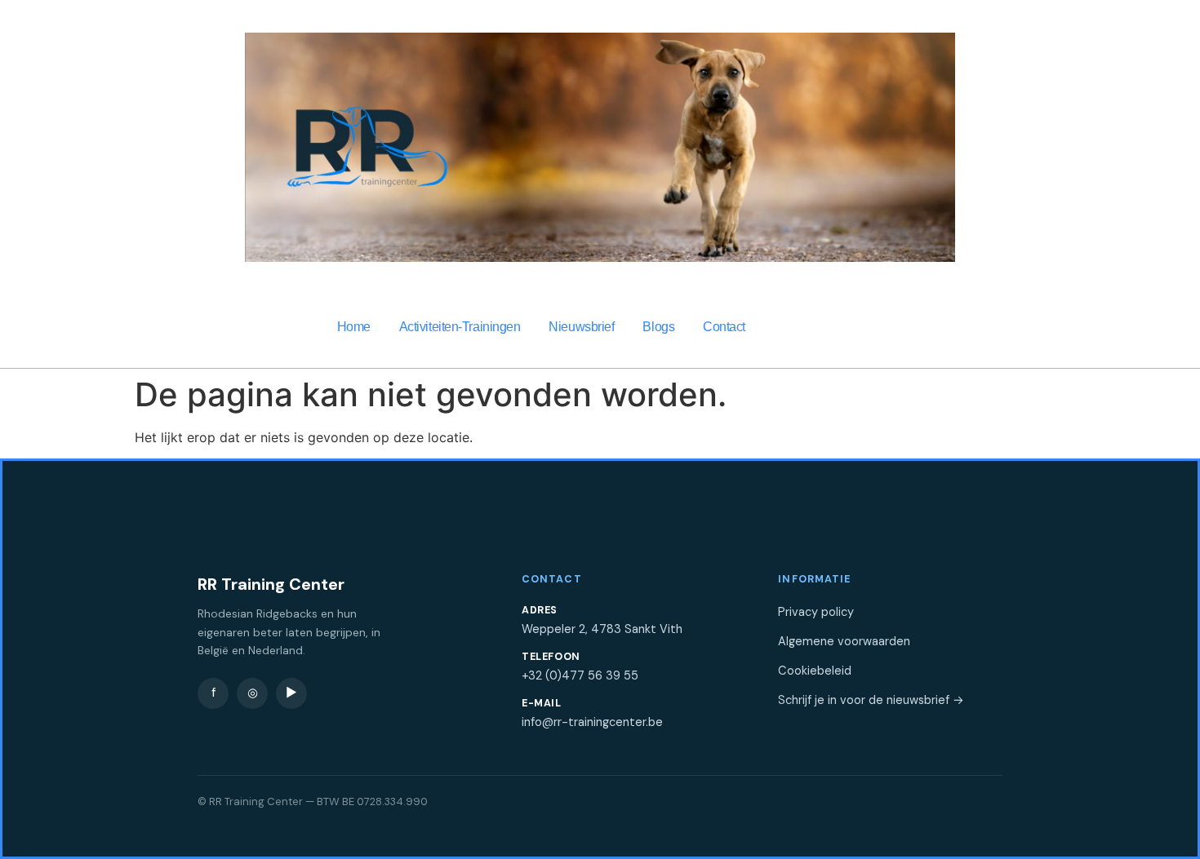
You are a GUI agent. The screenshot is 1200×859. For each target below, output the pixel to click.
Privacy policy (816, 611)
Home (354, 327)
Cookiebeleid (814, 670)
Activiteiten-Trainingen (460, 327)
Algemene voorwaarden (844, 641)
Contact (724, 327)
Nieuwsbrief (581, 327)
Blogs (658, 327)
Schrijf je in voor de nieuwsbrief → (871, 700)
